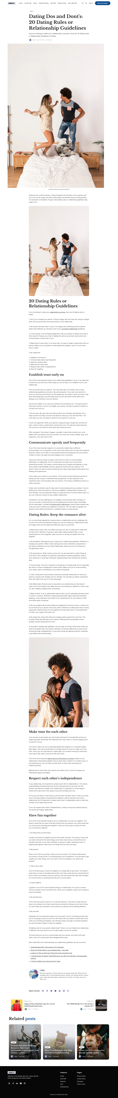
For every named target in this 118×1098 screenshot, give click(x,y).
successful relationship (69, 329)
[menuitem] (20, 3)
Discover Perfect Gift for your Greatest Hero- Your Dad (49, 950)
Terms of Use (81, 1084)
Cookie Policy (81, 1079)
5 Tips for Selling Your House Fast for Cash (45, 961)
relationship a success (57, 312)
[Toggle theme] (86, 3)
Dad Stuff (63, 1079)
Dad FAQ (53, 3)
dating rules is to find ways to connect (61, 758)
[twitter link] (9, 1083)
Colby (33, 40)
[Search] (82, 3)
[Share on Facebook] (47, 990)
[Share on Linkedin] (59, 990)
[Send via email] (63, 990)
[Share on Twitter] (43, 990)
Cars (61, 1084)
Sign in (91, 3)
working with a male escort (60, 504)
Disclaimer (80, 1081)
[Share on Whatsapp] (55, 990)
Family (62, 1076)
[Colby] (30, 40)
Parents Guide (62, 3)
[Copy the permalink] (68, 990)
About (35, 3)
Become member (103, 3)
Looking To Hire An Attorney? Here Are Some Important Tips (51, 953)
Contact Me (27, 3)
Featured (63, 1081)
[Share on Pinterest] (51, 990)
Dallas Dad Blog (44, 3)
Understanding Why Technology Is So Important (47, 947)
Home (20, 3)
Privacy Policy (81, 1076)
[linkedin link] (17, 1083)
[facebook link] (13, 1083)
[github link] (24, 1083)
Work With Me (72, 3)
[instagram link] (20, 1083)
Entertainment (64, 1087)
